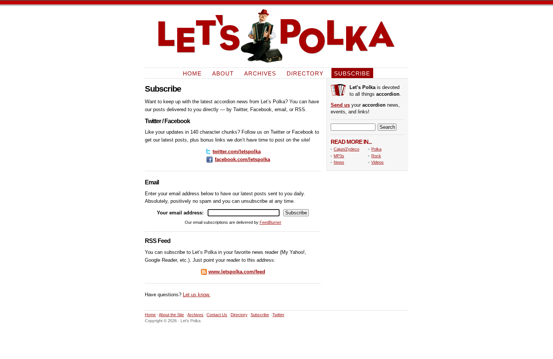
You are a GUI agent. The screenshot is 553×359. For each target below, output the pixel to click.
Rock (376, 156)
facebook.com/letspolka (242, 159)
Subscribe (352, 73)
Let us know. (196, 294)
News (339, 162)
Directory (305, 73)
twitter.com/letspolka (237, 151)
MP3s (339, 156)
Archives (260, 73)
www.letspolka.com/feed (236, 272)
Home (192, 73)
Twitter (278, 314)
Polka (376, 149)
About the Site (171, 314)
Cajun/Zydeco (346, 149)
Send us (340, 105)
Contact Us (217, 314)
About (223, 73)
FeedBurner (270, 222)
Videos (377, 162)
